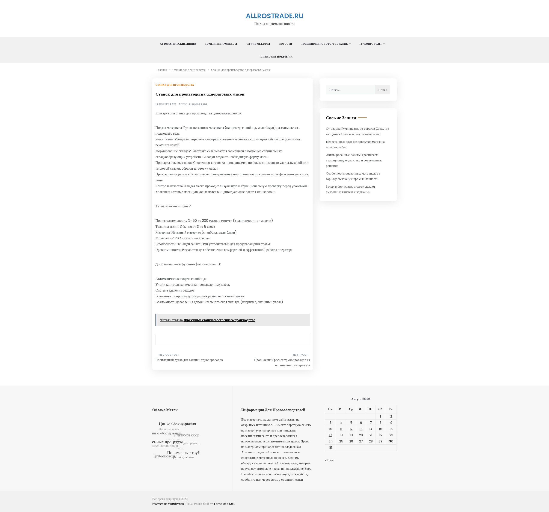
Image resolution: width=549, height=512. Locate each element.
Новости (285, 44)
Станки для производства (174, 85)
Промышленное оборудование (324, 44)
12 (351, 429)
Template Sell (224, 504)
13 (360, 429)
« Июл (329, 460)
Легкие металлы (258, 44)
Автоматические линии (178, 44)
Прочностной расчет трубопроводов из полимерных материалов (282, 362)
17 (330, 435)
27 (361, 441)
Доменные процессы (221, 44)
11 (341, 429)
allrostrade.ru (274, 16)
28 (371, 441)
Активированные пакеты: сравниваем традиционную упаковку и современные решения (354, 160)
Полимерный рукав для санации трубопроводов (189, 359)
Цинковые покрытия (277, 56)
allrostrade (198, 104)
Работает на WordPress (168, 504)
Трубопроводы (370, 44)
